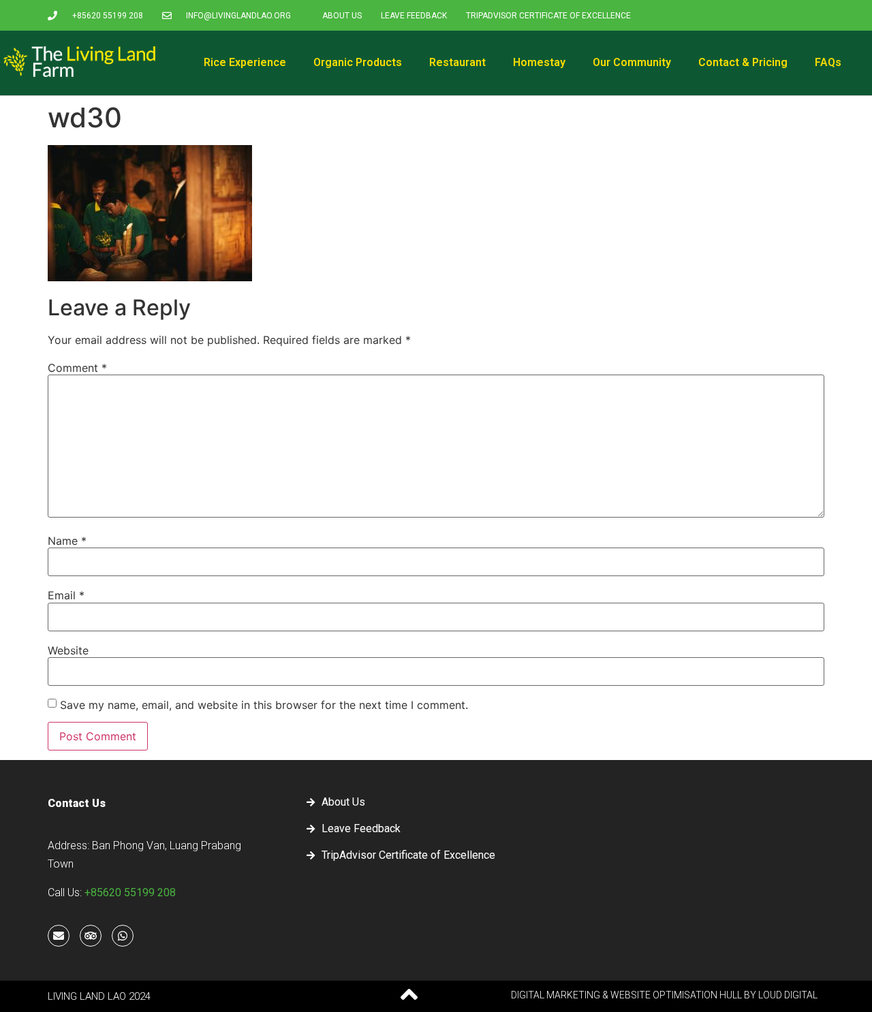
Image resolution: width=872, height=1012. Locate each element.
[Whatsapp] (123, 936)
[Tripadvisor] (91, 936)
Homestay (539, 62)
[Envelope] (58, 936)
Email (66, 595)
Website (68, 650)
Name (67, 540)
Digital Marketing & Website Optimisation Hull (626, 995)
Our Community (632, 62)
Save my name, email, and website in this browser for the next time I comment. (264, 704)
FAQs (828, 62)
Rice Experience (245, 62)
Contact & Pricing (743, 62)
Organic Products (357, 62)
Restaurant (457, 62)
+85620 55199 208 (130, 892)
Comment (77, 367)
